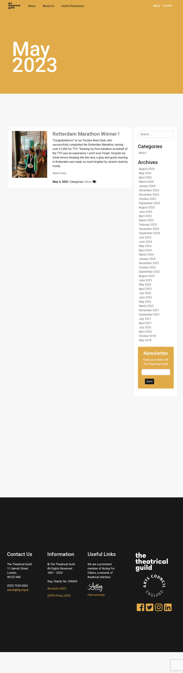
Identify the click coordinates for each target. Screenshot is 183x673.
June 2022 (145, 297)
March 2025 (146, 220)
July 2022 (145, 293)
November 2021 (149, 310)
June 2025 (145, 211)
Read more (59, 173)
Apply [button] (156, 5)
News (32, 6)
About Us (48, 6)
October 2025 (147, 199)
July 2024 (145, 237)
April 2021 (145, 323)
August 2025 (147, 207)
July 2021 (145, 319)
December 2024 (149, 229)
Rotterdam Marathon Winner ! (86, 134)
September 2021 (149, 314)
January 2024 (147, 259)
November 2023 (149, 263)
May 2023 (145, 284)
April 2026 (145, 177)
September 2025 (149, 203)
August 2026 (147, 169)
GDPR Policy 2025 (59, 595)
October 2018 (147, 336)
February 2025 (148, 224)
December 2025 (149, 190)
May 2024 (145, 246)
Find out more (96, 595)
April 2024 (145, 250)
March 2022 (146, 306)
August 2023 (147, 276)
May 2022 (145, 301)
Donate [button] (167, 5)
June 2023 (145, 280)
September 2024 (149, 233)
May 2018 (145, 340)
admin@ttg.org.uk (18, 590)
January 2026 (147, 186)
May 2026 (145, 173)
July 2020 (145, 327)
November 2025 (149, 194)
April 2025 (145, 216)
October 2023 (147, 267)
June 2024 (145, 241)
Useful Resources (72, 6)
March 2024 (146, 254)
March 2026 (146, 181)
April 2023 (145, 289)
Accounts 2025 (56, 588)
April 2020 (145, 331)
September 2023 (149, 271)
